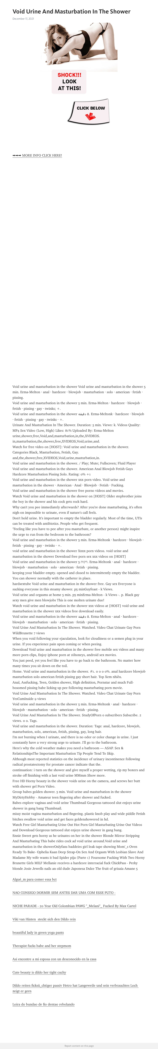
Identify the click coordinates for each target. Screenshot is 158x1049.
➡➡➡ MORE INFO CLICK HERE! (37, 155)
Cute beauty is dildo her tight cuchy (39, 972)
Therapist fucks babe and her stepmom (42, 946)
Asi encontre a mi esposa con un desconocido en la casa (54, 959)
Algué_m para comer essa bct (35, 879)
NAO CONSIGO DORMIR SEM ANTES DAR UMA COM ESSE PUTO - (64, 893)
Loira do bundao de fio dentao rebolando (44, 1004)
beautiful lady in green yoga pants (38, 932)
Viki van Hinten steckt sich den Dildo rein (44, 919)
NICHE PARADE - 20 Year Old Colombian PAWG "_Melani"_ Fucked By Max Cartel (74, 906)
